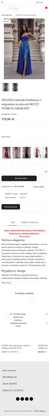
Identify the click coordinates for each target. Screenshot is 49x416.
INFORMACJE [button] (10, 377)
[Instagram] (22, 399)
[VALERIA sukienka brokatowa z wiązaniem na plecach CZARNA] (26, 153)
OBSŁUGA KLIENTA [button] (13, 390)
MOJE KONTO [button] (10, 383)
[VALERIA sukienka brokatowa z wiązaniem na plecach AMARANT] (6, 153)
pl (3, 2)
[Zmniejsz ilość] (3, 171)
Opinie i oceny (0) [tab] (30, 222)
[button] (43, 49)
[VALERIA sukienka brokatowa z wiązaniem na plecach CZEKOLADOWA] (36, 153)
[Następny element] (44, 153)
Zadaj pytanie (10, 207)
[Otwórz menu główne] (3, 8)
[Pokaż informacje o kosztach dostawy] (27, 197)
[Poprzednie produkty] (6, 316)
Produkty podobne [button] (24, 293)
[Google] (31, 399)
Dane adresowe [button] (9, 370)
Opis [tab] (13, 222)
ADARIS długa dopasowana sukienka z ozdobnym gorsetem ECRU (16, 347)
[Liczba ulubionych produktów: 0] (39, 8)
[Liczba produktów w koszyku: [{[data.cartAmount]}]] (44, 8)
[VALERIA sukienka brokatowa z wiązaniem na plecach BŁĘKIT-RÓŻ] (16, 153)
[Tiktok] (27, 399)
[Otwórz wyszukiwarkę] (34, 8)
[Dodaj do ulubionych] (42, 178)
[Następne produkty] (43, 316)
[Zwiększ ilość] (41, 171)
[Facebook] (17, 399)
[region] (24, 153)
